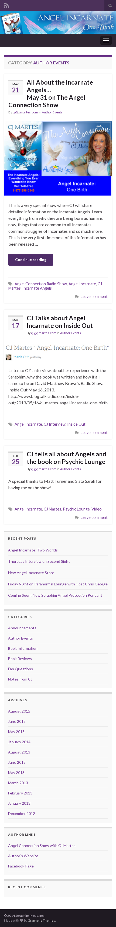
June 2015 (17, 721)
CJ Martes (52, 509)
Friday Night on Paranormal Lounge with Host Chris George (58, 584)
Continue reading (30, 259)
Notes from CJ (20, 679)
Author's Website (23, 855)
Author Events (52, 112)
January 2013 (19, 803)
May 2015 (16, 731)
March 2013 (18, 782)
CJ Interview (55, 424)
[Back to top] (104, 915)
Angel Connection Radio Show (41, 284)
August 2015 (19, 711)
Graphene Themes (41, 920)
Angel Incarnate (82, 284)
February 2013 (20, 793)
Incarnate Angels (37, 288)
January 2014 (19, 741)
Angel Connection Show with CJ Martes (42, 845)
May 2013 (16, 772)
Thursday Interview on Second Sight (39, 561)
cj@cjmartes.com (25, 112)
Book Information (22, 648)
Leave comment (94, 296)
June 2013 (17, 762)
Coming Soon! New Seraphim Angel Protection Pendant (55, 595)
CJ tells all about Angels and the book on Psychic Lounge (66, 457)
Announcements (22, 628)
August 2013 (19, 752)
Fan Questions (20, 668)
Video (96, 509)
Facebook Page (21, 866)
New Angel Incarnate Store (31, 572)
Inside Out (76, 424)
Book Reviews (20, 658)
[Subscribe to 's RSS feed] (6, 4)
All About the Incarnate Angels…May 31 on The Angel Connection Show (50, 93)
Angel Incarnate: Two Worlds (33, 550)
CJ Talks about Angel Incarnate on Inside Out (60, 321)
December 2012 (21, 813)
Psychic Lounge (76, 509)
